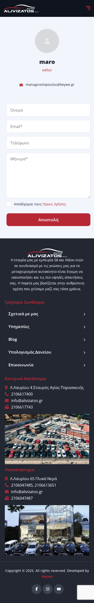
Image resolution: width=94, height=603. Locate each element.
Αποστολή (48, 219)
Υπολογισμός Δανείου (29, 352)
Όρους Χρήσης (54, 204)
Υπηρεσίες (18, 326)
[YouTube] (59, 589)
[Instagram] (48, 589)
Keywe (47, 576)
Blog (12, 339)
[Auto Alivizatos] (21, 8)
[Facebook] (36, 589)
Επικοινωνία (21, 365)
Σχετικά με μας (23, 313)
